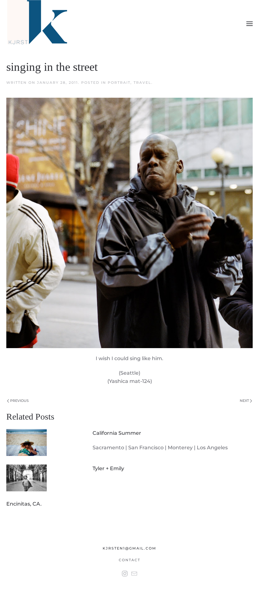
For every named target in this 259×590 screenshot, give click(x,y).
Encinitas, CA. (24, 504)
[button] (249, 24)
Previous (19, 400)
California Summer (117, 433)
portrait (119, 82)
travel (142, 82)
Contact (129, 560)
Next (245, 400)
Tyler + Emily (108, 468)
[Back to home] (38, 23)
